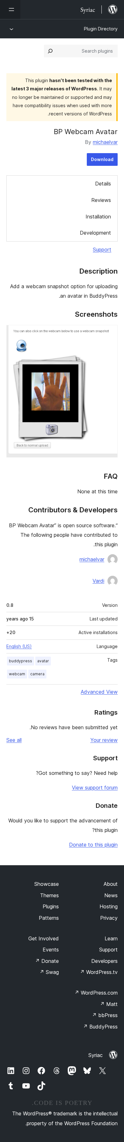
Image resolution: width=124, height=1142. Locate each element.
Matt (109, 1004)
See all (14, 740)
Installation (98, 216)
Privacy (109, 918)
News (111, 895)
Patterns (49, 918)
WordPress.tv (99, 972)
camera (37, 674)
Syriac (95, 1055)
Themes (49, 895)
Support (102, 249)
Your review (104, 740)
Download (102, 159)
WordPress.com (96, 993)
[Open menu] (10, 9)
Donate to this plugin (93, 844)
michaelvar (105, 142)
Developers (104, 961)
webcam (17, 674)
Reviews (101, 200)
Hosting (109, 906)
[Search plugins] (50, 51)
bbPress (105, 1015)
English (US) (19, 646)
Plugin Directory (101, 28)
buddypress (20, 661)
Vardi (98, 581)
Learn (111, 938)
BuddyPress (100, 1026)
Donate (47, 961)
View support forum (95, 787)
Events (51, 949)
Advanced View (99, 692)
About (111, 884)
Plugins (51, 906)
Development (95, 233)
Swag (49, 972)
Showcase (46, 884)
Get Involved (43, 938)
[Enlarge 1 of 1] (109, 333)
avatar (43, 661)
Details (103, 183)
